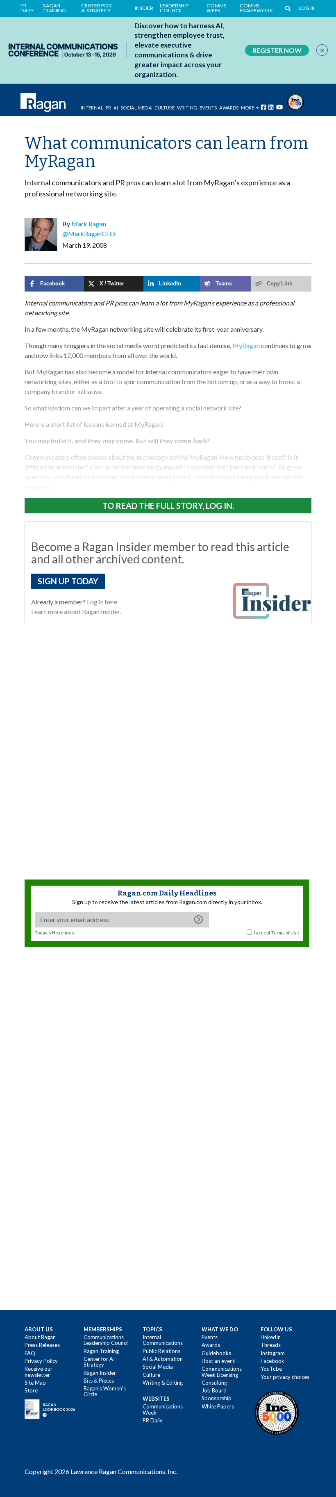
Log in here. (102, 602)
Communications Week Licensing (222, 1371)
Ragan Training (54, 8)
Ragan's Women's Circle (105, 1391)
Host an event (218, 1361)
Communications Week (163, 1409)
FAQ (30, 1353)
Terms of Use (285, 932)
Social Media (136, 107)
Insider (144, 8)
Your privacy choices (285, 1377)
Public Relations (161, 1351)
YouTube (271, 1368)
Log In (307, 8)
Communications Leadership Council (106, 1340)
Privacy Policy (41, 1361)
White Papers (218, 1406)
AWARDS (228, 107)
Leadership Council (174, 8)
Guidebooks (216, 1353)
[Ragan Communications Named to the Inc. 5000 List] (295, 101)
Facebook (272, 1361)
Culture (164, 107)
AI (116, 107)
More (247, 107)
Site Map (35, 1382)
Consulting (214, 1382)
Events (210, 1337)
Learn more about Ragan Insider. (76, 611)
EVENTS (208, 107)
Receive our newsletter (38, 1371)
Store (31, 1390)
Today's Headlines (54, 932)
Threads (271, 1345)
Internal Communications (163, 1340)
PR (108, 107)
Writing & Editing (163, 1382)
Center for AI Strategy (96, 8)
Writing (187, 107)
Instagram (273, 1353)
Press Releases (42, 1345)
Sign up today (68, 581)
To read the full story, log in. (168, 505)
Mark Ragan (88, 224)
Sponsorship (217, 1398)
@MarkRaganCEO (88, 233)
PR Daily (27, 8)
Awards (211, 1345)
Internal (92, 107)
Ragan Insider (100, 1372)
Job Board (214, 1390)
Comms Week (216, 8)
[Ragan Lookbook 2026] (50, 1408)
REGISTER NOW (277, 50)
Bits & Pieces (99, 1380)
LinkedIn (271, 1337)
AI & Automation (163, 1359)
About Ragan (40, 1337)
